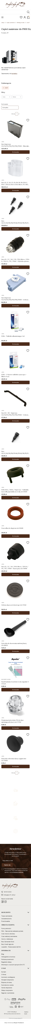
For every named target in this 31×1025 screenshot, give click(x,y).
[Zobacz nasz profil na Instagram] (5, 902)
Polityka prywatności (7, 959)
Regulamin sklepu (6, 962)
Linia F (28, 22)
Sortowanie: (4, 104)
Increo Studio (17, 1018)
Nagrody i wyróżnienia (7, 993)
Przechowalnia (5, 921)
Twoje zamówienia (6, 916)
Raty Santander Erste (7, 942)
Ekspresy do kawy (6, 982)
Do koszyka (15, 152)
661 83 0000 (7, 892)
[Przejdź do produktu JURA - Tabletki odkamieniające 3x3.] (15, 321)
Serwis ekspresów (6, 988)
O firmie (3, 974)
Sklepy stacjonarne (7, 990)
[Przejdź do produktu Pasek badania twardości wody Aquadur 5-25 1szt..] (15, 667)
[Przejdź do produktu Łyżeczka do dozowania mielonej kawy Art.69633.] (15, 629)
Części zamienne (10, 22)
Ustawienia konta (6, 919)
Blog (2, 954)
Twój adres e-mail (7, 860)
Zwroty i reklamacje (7, 939)
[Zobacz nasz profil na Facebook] (2, 902)
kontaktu (14, 73)
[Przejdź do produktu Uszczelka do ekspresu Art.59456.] (15, 513)
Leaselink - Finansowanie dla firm (11, 947)
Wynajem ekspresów (7, 980)
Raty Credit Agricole (7, 944)
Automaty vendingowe (8, 977)
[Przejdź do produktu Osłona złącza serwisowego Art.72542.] (15, 590)
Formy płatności (6, 928)
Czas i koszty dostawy (8, 934)
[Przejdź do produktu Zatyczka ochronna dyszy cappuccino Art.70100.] (15, 744)
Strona (13, 114)
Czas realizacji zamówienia (9, 936)
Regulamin (12, 868)
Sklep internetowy (13, 1022)
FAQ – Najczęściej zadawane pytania (12, 931)
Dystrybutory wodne (7, 985)
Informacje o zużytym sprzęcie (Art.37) (13, 965)
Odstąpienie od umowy (8, 957)
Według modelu (21, 22)
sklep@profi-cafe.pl (9, 895)
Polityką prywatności (18, 872)
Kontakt (3, 972)
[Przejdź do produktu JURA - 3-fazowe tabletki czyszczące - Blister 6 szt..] (15, 360)
